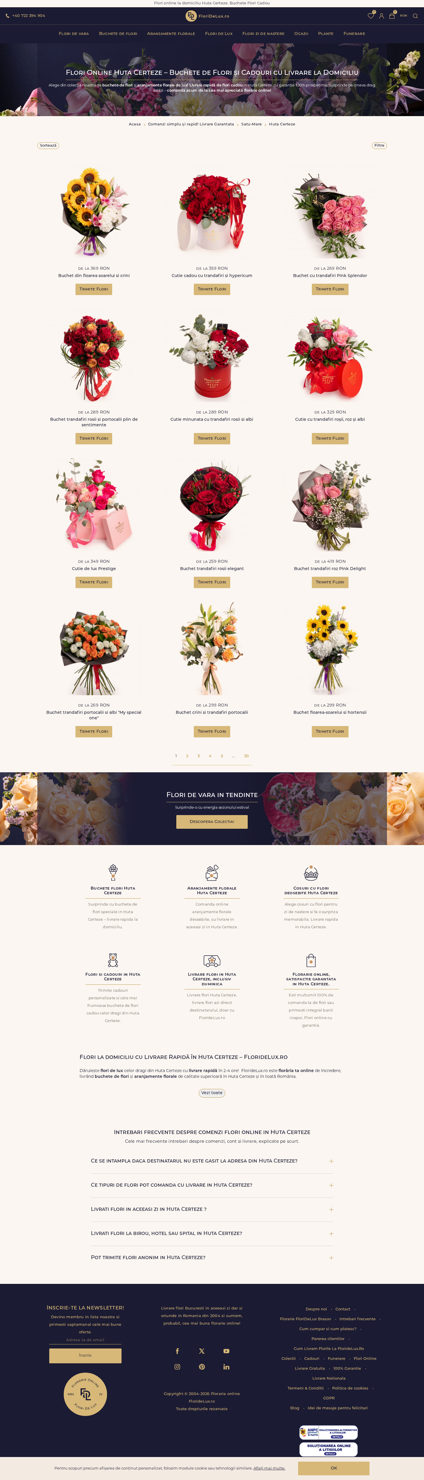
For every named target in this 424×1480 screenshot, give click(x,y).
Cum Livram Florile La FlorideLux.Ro (329, 1349)
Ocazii (301, 34)
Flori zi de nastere (263, 34)
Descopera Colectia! (212, 822)
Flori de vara (74, 34)
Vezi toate (212, 1093)
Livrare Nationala (329, 1378)
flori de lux (207, 16)
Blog (295, 1408)
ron (403, 15)
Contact (343, 1309)
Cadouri (312, 1359)
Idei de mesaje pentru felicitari (338, 1408)
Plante (326, 34)
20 (246, 756)
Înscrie (85, 1355)
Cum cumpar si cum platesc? (328, 1329)
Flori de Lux (219, 34)
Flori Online (365, 1359)
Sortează (48, 146)
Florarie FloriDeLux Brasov (306, 1319)
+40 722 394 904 (28, 16)
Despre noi (317, 1309)
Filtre (379, 146)
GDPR (329, 1398)
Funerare (354, 34)
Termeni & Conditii (306, 1388)
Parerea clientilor (329, 1339)
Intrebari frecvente (358, 1319)
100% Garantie (347, 1369)
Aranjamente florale (171, 34)
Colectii (289, 1359)
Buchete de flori (118, 34)
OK (334, 1468)
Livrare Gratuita (310, 1369)
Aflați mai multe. (269, 1468)
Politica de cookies (351, 1388)
